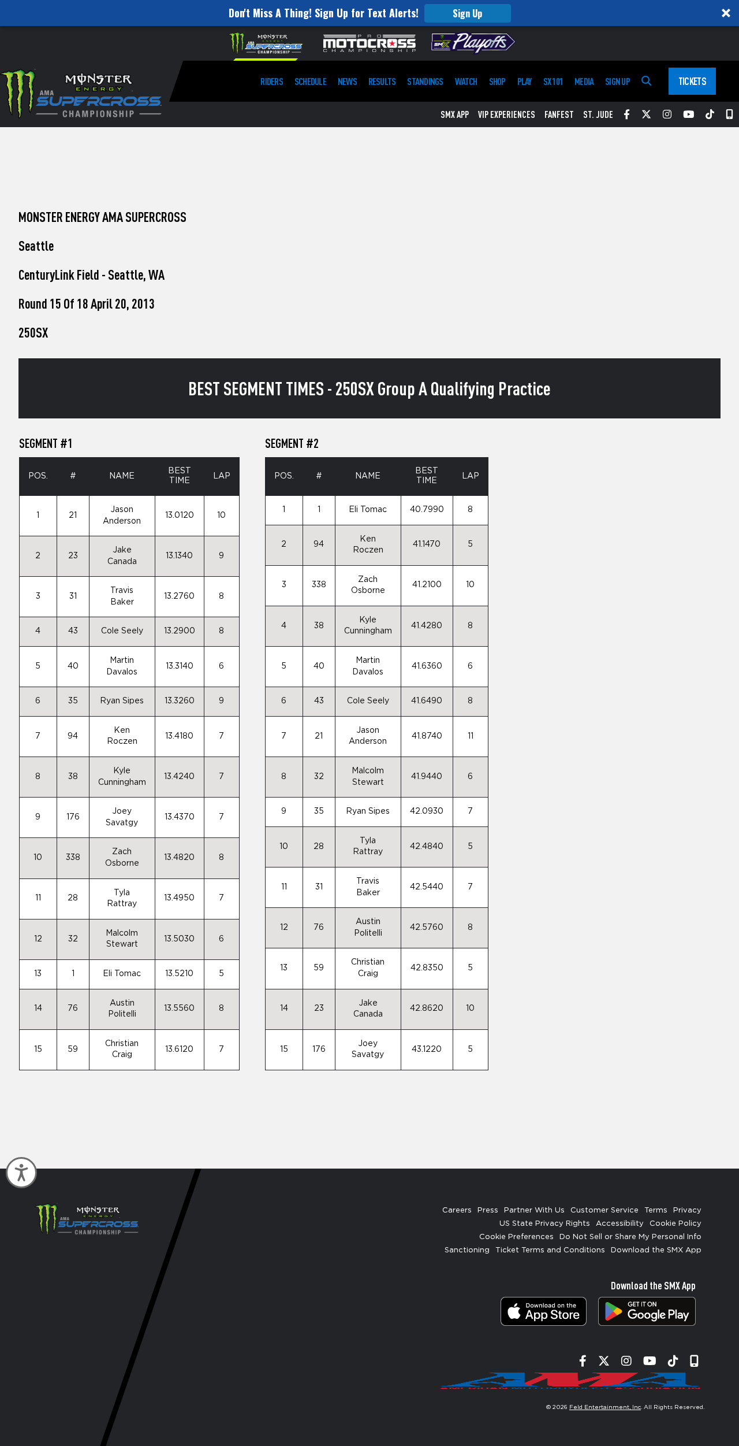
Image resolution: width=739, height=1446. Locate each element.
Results (382, 81)
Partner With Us (534, 1210)
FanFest (559, 114)
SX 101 (553, 81)
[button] (369, 13)
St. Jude (598, 114)
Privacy (687, 1210)
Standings (425, 81)
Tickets (692, 81)
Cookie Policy (675, 1224)
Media (584, 81)
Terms (655, 1210)
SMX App (455, 114)
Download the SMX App (656, 1250)
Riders (271, 81)
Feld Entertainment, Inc (605, 1407)
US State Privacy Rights (544, 1224)
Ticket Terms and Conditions (550, 1250)
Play (524, 81)
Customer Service (604, 1210)
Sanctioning (467, 1250)
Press (487, 1210)
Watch (466, 81)
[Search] (646, 81)
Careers (457, 1210)
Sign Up (467, 13)
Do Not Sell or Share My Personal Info (630, 1237)
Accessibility (620, 1224)
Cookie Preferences (516, 1237)
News (347, 81)
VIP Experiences (506, 114)
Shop (497, 81)
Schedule (310, 81)
